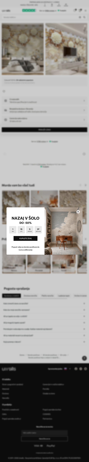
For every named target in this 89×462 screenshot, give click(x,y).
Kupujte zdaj (25, 238)
